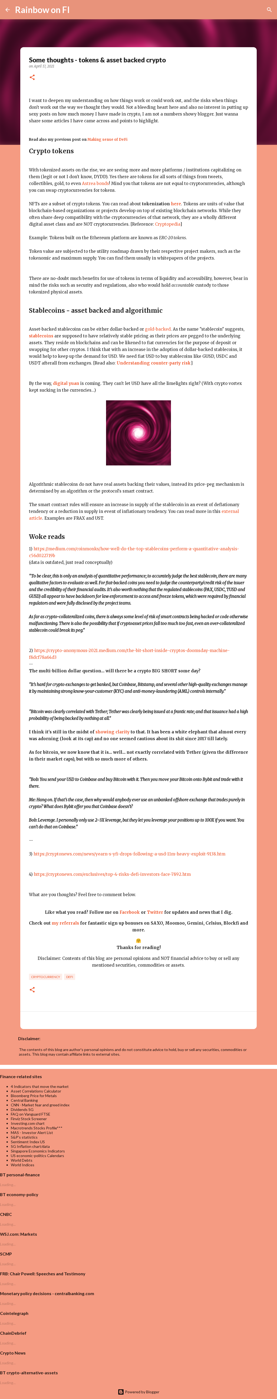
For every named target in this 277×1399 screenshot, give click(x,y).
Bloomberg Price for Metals (34, 1095)
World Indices (22, 1164)
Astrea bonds (95, 183)
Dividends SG (22, 1109)
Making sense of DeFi (107, 139)
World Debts (21, 1160)
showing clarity (112, 731)
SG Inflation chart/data (30, 1146)
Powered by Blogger (141, 1392)
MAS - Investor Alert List (32, 1132)
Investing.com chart (28, 1123)
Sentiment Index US (28, 1141)
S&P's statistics (24, 1137)
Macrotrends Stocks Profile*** (36, 1128)
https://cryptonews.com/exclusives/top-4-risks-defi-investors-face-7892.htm (112, 874)
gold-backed (158, 329)
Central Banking (24, 1100)
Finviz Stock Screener (29, 1118)
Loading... (8, 1184)
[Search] (77, 9)
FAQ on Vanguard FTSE (30, 1114)
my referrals (65, 923)
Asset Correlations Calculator (36, 1091)
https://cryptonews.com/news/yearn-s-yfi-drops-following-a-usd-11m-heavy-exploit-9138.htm (129, 854)
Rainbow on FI (42, 9)
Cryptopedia (167, 224)
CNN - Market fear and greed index (40, 1105)
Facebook (130, 912)
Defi (69, 977)
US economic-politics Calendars (37, 1155)
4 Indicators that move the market (40, 1086)
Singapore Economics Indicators (38, 1151)
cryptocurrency (45, 977)
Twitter (155, 912)
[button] (32, 78)
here (176, 203)
